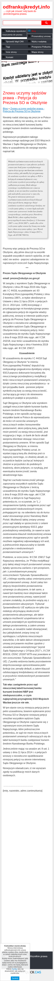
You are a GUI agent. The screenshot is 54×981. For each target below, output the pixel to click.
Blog (34, 31)
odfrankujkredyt (26, 7)
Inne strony (11, 52)
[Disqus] (27, 836)
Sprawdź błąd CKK (15, 41)
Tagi (8, 47)
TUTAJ (14, 969)
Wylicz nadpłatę (39, 41)
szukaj (46, 22)
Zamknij (15, 978)
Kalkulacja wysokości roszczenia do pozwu (14, 33)
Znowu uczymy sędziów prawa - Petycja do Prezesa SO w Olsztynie (23, 110)
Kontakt (9, 57)
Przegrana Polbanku (41, 47)
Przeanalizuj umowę (41, 36)
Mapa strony (38, 52)
